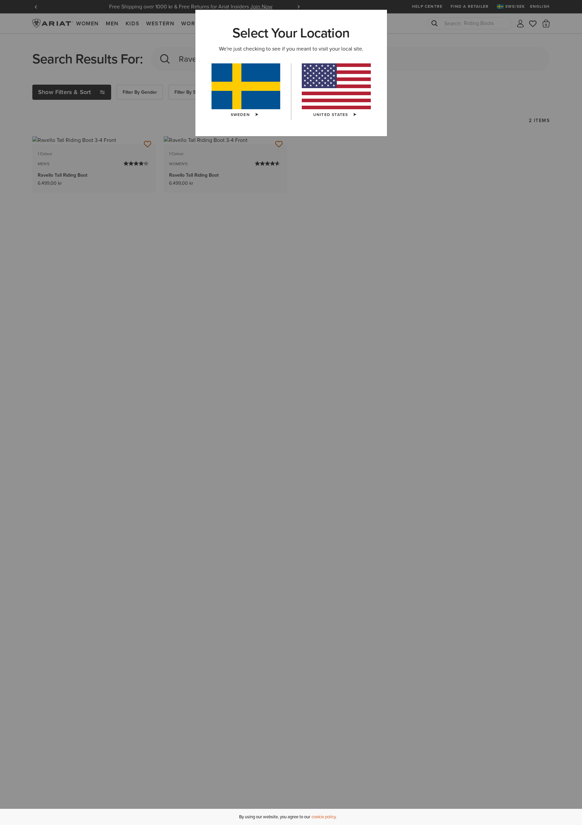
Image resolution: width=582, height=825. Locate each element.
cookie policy (323, 817)
